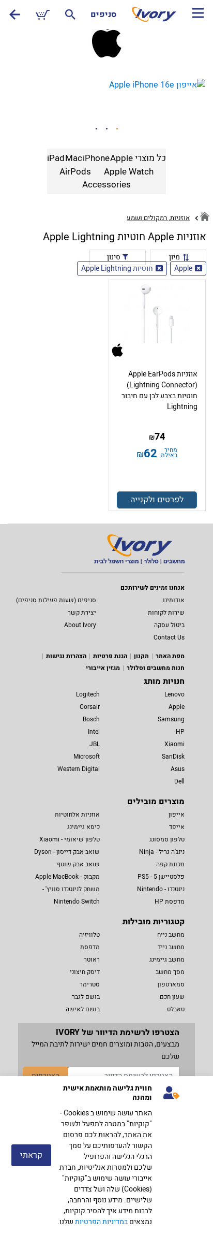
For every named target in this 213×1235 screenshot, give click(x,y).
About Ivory (80, 625)
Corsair (90, 706)
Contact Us (169, 637)
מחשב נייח (171, 934)
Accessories (106, 184)
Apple (183, 268)
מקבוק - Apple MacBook (67, 876)
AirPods (75, 171)
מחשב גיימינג (167, 959)
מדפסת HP (170, 901)
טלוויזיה (89, 934)
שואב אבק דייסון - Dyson (67, 851)
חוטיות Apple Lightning (117, 268)
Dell (179, 781)
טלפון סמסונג (167, 839)
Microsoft (86, 756)
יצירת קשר (82, 612)
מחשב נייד (171, 947)
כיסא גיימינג (83, 827)
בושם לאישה (83, 1009)
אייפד (177, 827)
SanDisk (173, 756)
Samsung (171, 719)
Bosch (91, 719)
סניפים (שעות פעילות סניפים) (56, 600)
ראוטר (92, 959)
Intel (94, 731)
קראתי (31, 1155)
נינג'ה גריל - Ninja (162, 851)
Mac (73, 158)
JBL (94, 744)
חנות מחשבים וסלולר (156, 668)
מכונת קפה (170, 864)
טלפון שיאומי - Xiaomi (69, 839)
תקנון (141, 656)
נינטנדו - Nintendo (161, 889)
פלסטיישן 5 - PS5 (161, 876)
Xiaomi (174, 744)
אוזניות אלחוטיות (77, 814)
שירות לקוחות (166, 612)
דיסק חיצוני (85, 972)
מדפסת (90, 947)
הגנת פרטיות (110, 656)
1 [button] (96, 129)
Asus (178, 769)
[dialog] (106, 1155)
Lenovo (174, 694)
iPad (56, 158)
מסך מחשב (170, 972)
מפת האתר (170, 656)
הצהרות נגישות (66, 656)
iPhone (96, 158)
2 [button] (106, 129)
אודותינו (174, 600)
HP (180, 731)
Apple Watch (129, 171)
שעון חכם (172, 996)
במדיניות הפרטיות (101, 1221)
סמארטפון (171, 984)
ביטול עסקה (169, 625)
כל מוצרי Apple (138, 158)
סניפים (103, 14)
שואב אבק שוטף (78, 864)
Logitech (88, 694)
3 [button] (117, 129)
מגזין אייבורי (103, 668)
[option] (106, 85)
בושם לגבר (86, 996)
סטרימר (90, 984)
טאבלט (176, 1009)
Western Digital (78, 769)
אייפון (177, 814)
